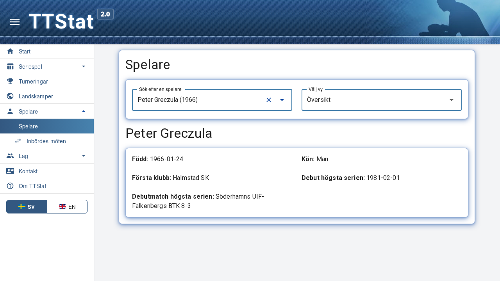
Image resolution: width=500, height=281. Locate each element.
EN (71, 206)
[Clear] (269, 100)
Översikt (318, 99)
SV (31, 206)
